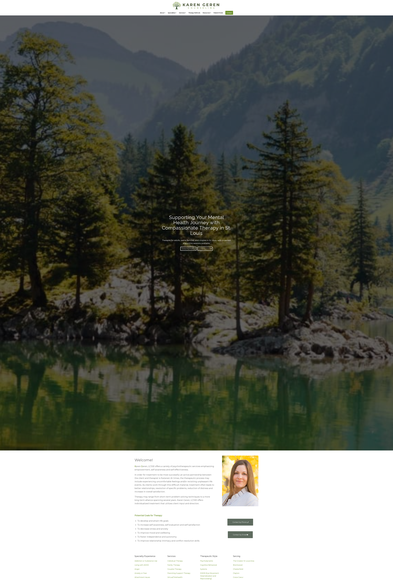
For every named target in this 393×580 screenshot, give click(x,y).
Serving (236, 556)
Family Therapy (173, 565)
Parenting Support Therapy (178, 573)
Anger (137, 569)
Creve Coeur (238, 577)
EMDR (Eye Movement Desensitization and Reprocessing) (209, 576)
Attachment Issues (142, 577)
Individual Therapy (175, 561)
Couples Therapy (174, 569)
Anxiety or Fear (141, 573)
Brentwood (237, 565)
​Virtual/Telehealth (174, 577)
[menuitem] (163, 12)
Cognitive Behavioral (208, 565)
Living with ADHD (142, 565)
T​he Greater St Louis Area (243, 561)
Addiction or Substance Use (146, 561)
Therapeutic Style (208, 556)
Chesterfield (238, 569)
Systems (203, 569)
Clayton (236, 573)
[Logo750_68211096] (196, 5)
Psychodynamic (206, 561)
